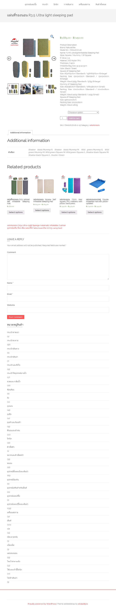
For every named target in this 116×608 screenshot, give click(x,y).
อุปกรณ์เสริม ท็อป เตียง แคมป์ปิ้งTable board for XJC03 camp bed (34, 228)
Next (55, 88)
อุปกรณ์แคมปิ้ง (30, 4)
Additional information (20, 133)
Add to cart (74, 118)
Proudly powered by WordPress (42, 604)
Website (11, 305)
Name (10, 283)
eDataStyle (83, 604)
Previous (7, 88)
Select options (16, 212)
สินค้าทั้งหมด (101, 4)
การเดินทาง (68, 4)
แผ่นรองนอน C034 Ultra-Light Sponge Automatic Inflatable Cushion (36, 225)
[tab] (20, 132)
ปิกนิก (56, 4)
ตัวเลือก (63, 112)
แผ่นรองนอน (94, 125)
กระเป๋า (45, 4)
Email (10, 294)
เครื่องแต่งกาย (84, 4)
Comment (11, 252)
